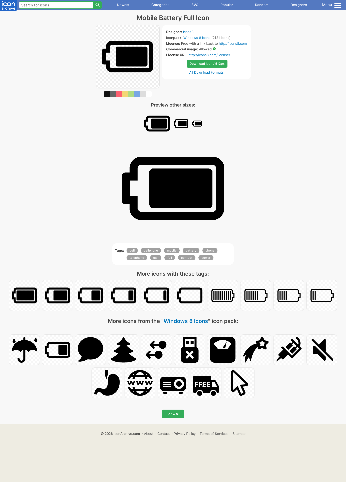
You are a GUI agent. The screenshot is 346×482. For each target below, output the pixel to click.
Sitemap (238, 434)
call (155, 258)
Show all (173, 414)
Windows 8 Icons (196, 38)
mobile (172, 250)
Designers (299, 5)
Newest (123, 5)
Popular (226, 5)
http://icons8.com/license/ (209, 55)
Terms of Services (214, 434)
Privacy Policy (185, 434)
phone (209, 250)
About (148, 434)
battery (191, 250)
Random (262, 5)
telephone (137, 258)
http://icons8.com (233, 44)
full (169, 258)
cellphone (151, 250)
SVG (194, 5)
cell (132, 250)
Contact (163, 434)
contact (186, 258)
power (205, 258)
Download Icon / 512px (207, 64)
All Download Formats (206, 72)
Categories (160, 5)
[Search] (97, 5)
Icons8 (188, 32)
